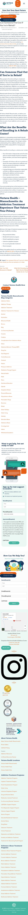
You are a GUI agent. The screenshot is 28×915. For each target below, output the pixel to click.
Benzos (3, 324)
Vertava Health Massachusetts (8, 27)
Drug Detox (4, 824)
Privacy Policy (12, 910)
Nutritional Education (6, 383)
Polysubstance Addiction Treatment (10, 870)
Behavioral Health (5, 320)
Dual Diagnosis (5, 353)
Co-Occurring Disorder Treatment (10, 801)
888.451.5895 (12, 66)
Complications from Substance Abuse (11, 340)
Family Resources (5, 357)
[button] (8, 16)
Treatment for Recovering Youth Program (12, 840)
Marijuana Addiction (6, 366)
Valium (3, 429)
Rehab (2, 406)
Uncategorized (5, 426)
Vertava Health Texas (6, 766)
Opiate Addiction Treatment (8, 880)
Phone (7, 511)
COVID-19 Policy (5, 748)
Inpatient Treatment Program (9, 781)
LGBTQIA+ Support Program (8, 804)
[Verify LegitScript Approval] (7, 695)
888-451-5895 (18, 3)
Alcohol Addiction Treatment (8, 854)
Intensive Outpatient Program (9, 791)
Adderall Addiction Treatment (9, 883)
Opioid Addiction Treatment (8, 877)
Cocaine (3, 334)
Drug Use (3, 350)
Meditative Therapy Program (8, 370)
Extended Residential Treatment (9, 817)
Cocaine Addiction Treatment (9, 857)
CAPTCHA (6, 540)
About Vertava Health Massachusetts (10, 741)
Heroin (3, 363)
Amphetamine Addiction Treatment (10, 890)
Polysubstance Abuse (6, 396)
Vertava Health (10, 908)
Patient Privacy (21, 910)
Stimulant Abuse (5, 419)
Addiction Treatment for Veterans (10, 311)
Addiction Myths (5, 301)
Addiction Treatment (7, 29)
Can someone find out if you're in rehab (17, 260)
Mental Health (5, 373)
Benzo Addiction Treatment (8, 860)
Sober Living (4, 413)
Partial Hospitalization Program (9, 784)
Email (5, 591)
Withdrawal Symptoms (7, 432)
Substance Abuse (5, 422)
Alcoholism (4, 317)
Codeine (3, 337)
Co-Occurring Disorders (7, 330)
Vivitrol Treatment (6, 831)
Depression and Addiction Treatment (11, 834)
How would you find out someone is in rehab (12, 262)
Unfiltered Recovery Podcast (8, 757)
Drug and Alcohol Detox (7, 794)
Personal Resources (6, 393)
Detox (2, 343)
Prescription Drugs (6, 399)
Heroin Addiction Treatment (8, 867)
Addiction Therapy (6, 304)
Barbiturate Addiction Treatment (9, 897)
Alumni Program (5, 814)
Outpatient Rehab (5, 390)
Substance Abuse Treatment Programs (11, 850)
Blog (2, 327)
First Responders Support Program (10, 808)
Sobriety (3, 416)
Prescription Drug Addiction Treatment (11, 874)
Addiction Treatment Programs (9, 778)
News (2, 380)
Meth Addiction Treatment (8, 864)
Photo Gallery (4, 744)
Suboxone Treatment (6, 827)
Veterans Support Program (8, 811)
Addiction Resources (6, 753)
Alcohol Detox (5, 821)
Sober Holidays (5, 409)
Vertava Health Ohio (6, 770)
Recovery (3, 403)
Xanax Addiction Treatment (8, 893)
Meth (2, 376)
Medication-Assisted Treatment (9, 798)
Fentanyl (3, 360)
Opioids (3, 386)
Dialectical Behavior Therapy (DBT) (10, 347)
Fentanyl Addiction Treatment (9, 887)
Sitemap (14, 912)
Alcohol (3, 314)
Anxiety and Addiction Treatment (10, 837)
